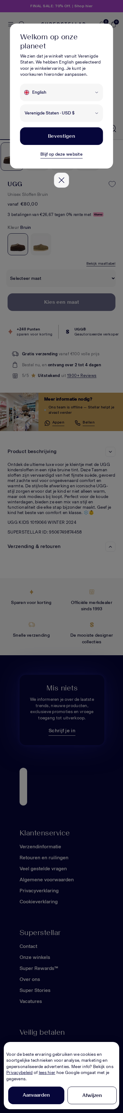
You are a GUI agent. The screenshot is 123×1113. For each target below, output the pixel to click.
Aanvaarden (36, 1095)
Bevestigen (61, 136)
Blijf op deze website (61, 154)
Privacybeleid (19, 1072)
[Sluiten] (61, 180)
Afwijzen (92, 1095)
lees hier (47, 1072)
